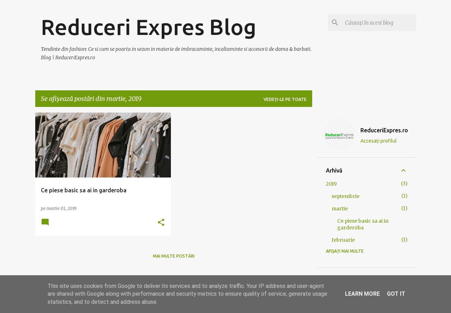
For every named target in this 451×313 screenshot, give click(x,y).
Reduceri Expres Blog (148, 26)
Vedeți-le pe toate (285, 99)
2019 (331, 184)
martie (340, 208)
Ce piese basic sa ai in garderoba (363, 224)
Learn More (362, 293)
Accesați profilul (378, 141)
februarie (343, 240)
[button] (161, 222)
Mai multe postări (173, 256)
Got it (396, 293)
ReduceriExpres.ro (384, 130)
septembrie (345, 196)
